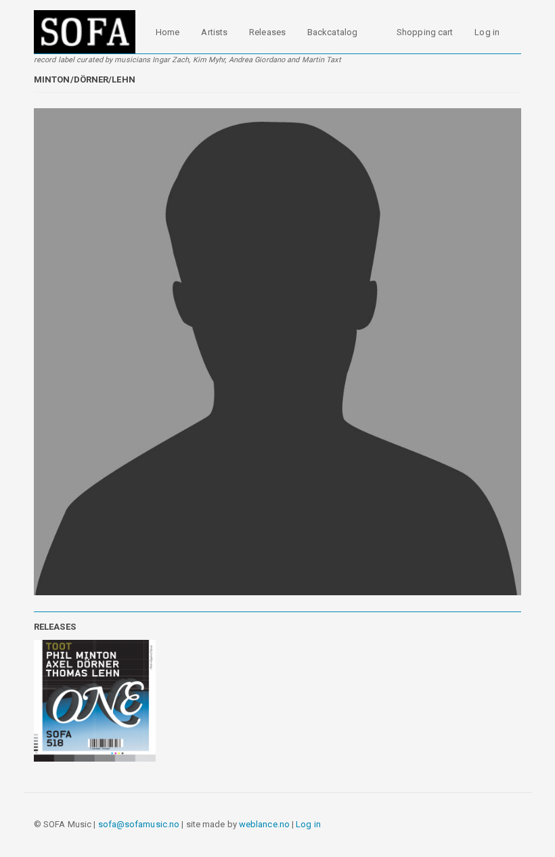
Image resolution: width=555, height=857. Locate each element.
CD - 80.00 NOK (93, 718)
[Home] (90, 31)
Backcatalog (332, 32)
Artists (214, 32)
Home (167, 32)
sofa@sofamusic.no (139, 824)
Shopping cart (425, 32)
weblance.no (264, 824)
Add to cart (85, 755)
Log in (487, 32)
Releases (267, 32)
